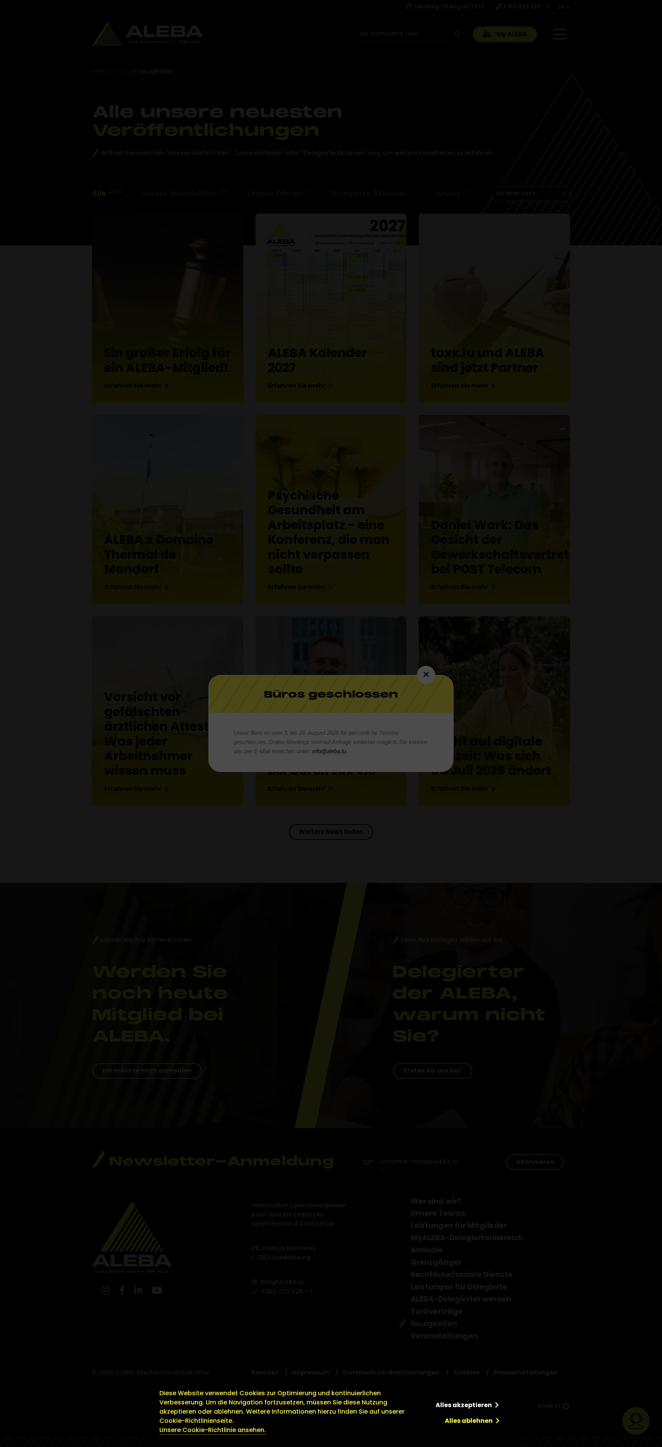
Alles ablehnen (469, 1420)
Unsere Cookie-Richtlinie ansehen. (212, 1430)
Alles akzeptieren (464, 1405)
